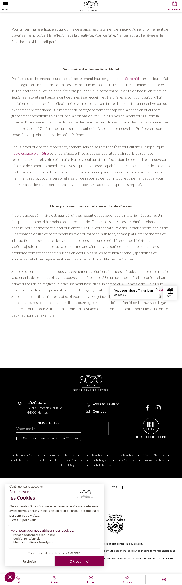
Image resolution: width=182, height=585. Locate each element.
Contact (99, 411)
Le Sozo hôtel (131, 78)
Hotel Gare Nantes (68, 460)
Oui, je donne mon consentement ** (46, 438)
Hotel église (100, 460)
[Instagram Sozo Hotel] (158, 408)
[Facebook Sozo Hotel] (147, 408)
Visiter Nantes (153, 455)
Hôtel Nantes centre (106, 465)
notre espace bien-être (30, 153)
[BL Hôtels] (151, 428)
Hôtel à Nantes (123, 455)
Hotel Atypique (71, 465)
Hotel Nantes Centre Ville (27, 460)
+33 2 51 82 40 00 (106, 404)
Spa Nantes (126, 460)
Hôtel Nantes (93, 455)
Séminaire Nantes (61, 455)
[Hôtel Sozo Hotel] (91, 4)
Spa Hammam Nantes (24, 455)
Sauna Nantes (154, 460)
